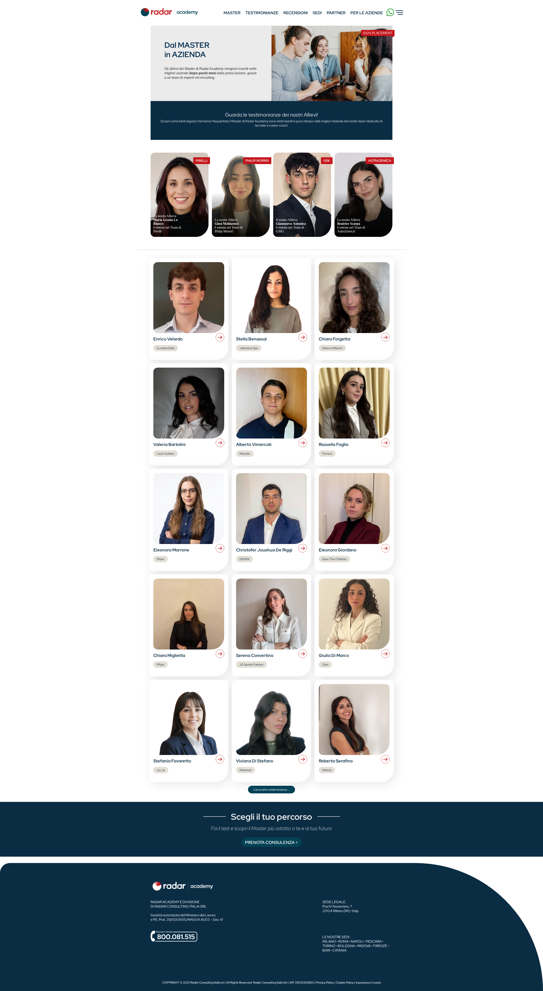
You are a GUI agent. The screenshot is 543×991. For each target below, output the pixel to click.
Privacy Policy (325, 982)
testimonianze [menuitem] (261, 12)
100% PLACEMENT (378, 33)
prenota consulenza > (271, 842)
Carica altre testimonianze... (271, 789)
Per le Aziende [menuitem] (366, 12)
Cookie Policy (344, 982)
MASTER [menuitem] (232, 12)
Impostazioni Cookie (368, 982)
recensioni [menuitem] (295, 12)
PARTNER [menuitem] (336, 12)
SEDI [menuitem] (317, 12)
